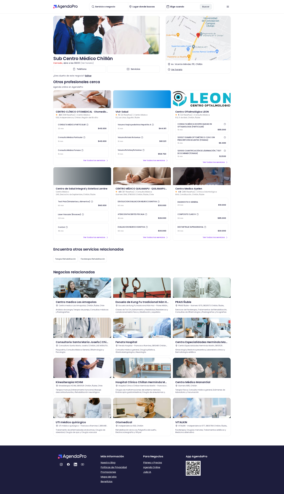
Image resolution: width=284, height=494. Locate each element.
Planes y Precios (152, 462)
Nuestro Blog (108, 462)
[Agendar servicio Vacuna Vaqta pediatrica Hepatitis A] (142, 126)
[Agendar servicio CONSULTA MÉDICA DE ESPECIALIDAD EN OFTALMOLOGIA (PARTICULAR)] (201, 127)
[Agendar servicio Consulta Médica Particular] (82, 139)
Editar (88, 75)
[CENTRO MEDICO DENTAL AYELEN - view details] (202, 176)
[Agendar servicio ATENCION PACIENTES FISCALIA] (142, 216)
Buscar (205, 6)
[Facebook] (68, 464)
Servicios (135, 69)
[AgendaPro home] (65, 7)
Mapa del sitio (109, 476)
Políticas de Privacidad (114, 467)
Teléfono (82, 69)
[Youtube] (82, 464)
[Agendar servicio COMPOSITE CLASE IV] (201, 216)
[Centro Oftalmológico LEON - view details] (202, 99)
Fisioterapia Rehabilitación (93, 259)
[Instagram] (61, 464)
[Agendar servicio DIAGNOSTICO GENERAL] (201, 203)
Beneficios (106, 481)
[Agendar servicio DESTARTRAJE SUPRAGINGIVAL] (201, 229)
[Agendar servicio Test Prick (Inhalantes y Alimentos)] (82, 203)
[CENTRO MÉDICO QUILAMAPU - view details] (142, 176)
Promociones (108, 472)
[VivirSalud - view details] (142, 99)
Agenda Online (151, 467)
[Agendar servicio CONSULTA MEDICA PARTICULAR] (82, 126)
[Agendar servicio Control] (82, 229)
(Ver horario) (87, 63)
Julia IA (147, 472)
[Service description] (87, 124)
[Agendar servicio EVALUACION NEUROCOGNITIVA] (142, 229)
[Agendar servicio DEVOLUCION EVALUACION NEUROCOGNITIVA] (142, 203)
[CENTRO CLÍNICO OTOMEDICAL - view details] (82, 99)
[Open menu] (228, 7)
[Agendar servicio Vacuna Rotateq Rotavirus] (142, 152)
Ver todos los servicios (94, 160)
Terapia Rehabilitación (65, 259)
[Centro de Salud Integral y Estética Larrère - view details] (82, 176)
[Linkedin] (75, 464)
